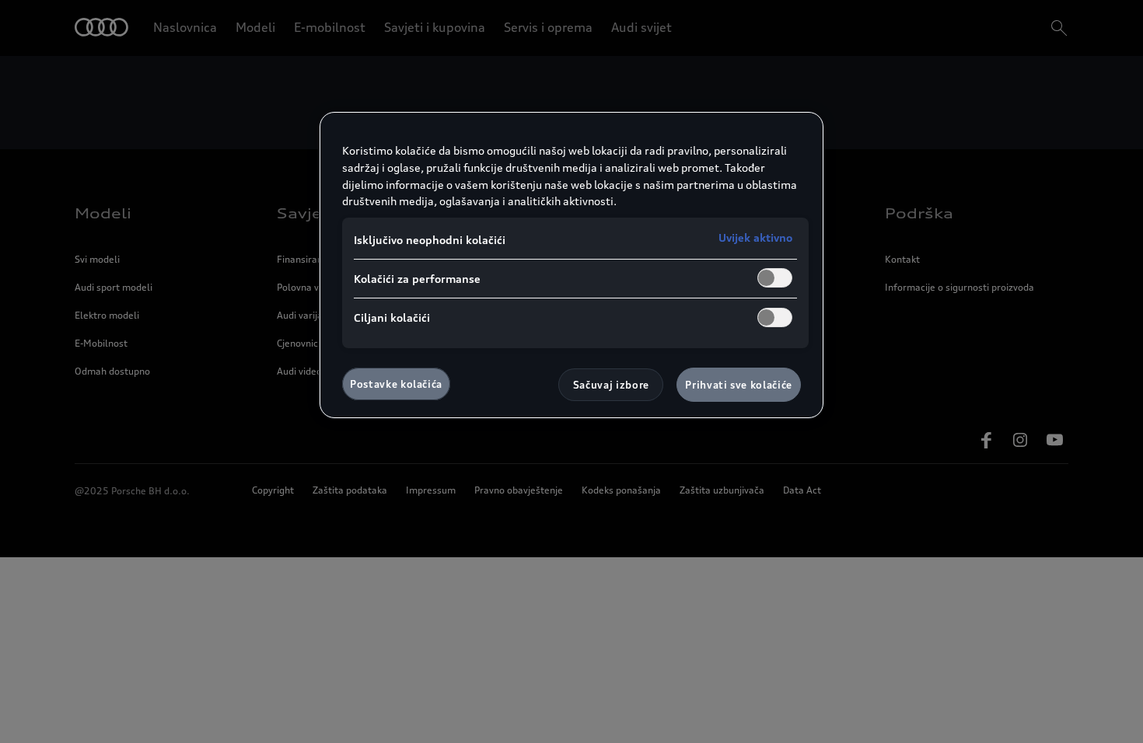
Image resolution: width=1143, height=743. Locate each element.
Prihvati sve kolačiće (738, 384)
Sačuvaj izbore (611, 384)
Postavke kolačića (396, 384)
